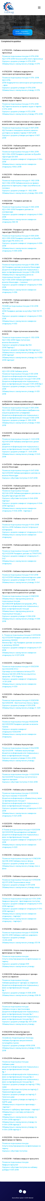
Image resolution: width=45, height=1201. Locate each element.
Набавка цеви (8, 1064)
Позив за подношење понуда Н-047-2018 (20, 470)
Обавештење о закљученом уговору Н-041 (21, 582)
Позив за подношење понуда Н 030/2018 (20, 666)
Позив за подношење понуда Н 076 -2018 (20, 78)
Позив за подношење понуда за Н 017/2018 (21, 880)
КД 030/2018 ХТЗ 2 (10, 669)
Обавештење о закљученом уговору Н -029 (21, 708)
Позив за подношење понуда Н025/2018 (20, 722)
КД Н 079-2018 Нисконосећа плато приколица (22, 59)
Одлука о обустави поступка (14, 1151)
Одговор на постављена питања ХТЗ (18, 672)
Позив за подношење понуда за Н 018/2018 (21, 859)
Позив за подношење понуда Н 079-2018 (20, 56)
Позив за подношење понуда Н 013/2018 (20, 933)
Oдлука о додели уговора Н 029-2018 (18, 705)
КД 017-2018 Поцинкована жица (16, 882)
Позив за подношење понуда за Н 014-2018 (21, 899)
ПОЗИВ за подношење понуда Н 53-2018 (20, 306)
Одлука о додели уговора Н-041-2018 (18, 580)
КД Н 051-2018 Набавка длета (15, 371)
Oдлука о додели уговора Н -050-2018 (19, 420)
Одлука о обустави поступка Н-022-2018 (20, 782)
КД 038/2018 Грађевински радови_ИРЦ (19, 604)
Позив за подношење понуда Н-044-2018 (20, 525)
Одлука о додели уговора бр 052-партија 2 (21, 350)
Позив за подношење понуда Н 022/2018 (20, 774)
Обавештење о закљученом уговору (18, 761)
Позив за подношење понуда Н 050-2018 (20, 408)
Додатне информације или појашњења (19, 376)
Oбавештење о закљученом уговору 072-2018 (22, 114)
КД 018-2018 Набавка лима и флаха (17, 861)
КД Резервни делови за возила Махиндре (21, 267)
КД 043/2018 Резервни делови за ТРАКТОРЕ (22, 554)
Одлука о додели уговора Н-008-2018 (19, 993)
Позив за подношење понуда (15, 491)
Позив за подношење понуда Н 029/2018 (20, 700)
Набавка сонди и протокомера (16, 1009)
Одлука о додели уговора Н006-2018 (18, 1046)
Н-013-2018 (7, 940)
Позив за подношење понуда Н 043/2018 (20, 551)
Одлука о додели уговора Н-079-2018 (18, 61)
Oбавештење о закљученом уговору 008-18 (21, 995)
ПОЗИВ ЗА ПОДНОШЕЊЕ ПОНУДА (17, 1038)
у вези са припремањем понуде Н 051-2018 (21, 379)
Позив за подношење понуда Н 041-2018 (20, 575)
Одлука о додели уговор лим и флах (18, 864)
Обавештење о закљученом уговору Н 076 (21, 90)
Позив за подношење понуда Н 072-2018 (20, 104)
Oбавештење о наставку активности (18, 1112)
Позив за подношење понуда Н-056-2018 (20, 265)
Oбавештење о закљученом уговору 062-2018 (22, 193)
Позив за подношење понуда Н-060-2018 (20, 207)
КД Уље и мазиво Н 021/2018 (14, 796)
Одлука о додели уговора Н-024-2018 (19, 758)
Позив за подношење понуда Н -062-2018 (20, 181)
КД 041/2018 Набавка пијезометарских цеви (21, 577)
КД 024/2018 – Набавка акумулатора (18, 751)
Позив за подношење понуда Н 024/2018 (20, 748)
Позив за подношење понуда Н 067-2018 (20, 128)
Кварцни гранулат (10, 1165)
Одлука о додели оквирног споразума (19, 679)
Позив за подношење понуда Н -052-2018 (20, 337)
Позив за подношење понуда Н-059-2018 (20, 236)
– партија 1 (7, 1115)
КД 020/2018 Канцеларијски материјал (19, 832)
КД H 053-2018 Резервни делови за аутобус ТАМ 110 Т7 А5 (22, 311)
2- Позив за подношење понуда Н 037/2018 (21, 635)
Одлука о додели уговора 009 (15, 964)
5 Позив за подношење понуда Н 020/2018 (21, 830)
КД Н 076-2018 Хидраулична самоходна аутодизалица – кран (22, 82)
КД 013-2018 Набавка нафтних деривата (19, 935)
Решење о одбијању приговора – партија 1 (21, 1110)
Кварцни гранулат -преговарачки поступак (21, 901)
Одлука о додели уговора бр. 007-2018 (19, 1022)
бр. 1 (4, 990)
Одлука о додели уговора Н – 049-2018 (19, 452)
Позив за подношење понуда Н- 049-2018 (20, 439)
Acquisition (24, 31)
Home (17, 31)
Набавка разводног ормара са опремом (20, 983)
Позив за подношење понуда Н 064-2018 (20, 152)
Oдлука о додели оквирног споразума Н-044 (22, 532)
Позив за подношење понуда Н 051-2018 (20, 374)
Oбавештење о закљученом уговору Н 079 (21, 64)
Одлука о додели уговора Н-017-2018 (18, 885)
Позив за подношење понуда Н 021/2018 (20, 793)
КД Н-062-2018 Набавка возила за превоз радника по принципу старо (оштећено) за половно (21, 185)
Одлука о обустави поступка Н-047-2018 (19, 478)
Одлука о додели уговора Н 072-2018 (18, 112)
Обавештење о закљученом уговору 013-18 (21, 943)
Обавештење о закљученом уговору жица (21, 887)
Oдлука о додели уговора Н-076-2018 (18, 88)
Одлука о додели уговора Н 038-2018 (18, 616)
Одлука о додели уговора (13, 938)
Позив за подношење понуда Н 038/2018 (20, 596)
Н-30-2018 (6, 682)
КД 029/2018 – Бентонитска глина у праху (20, 703)
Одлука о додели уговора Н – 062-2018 (19, 191)
